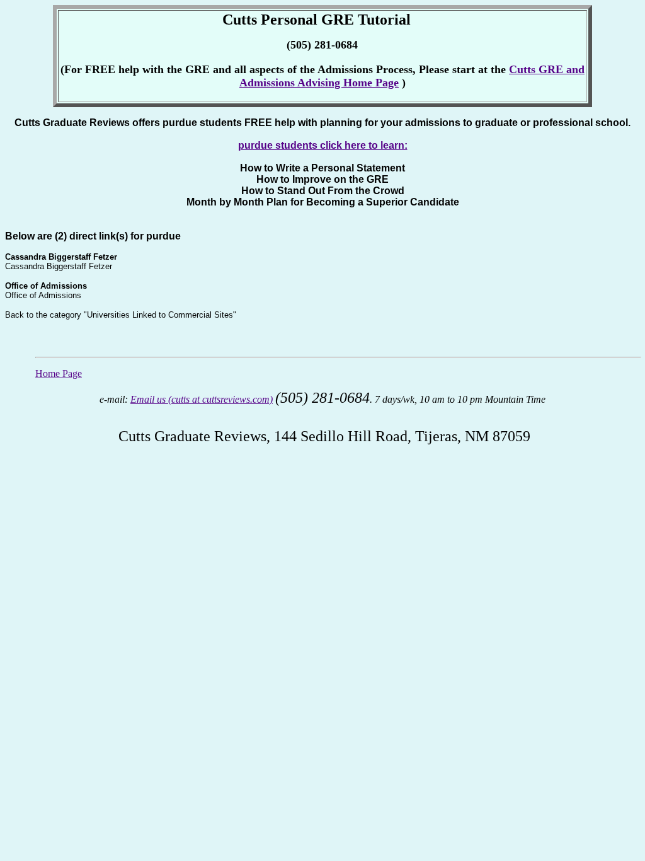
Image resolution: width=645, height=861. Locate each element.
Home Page (58, 373)
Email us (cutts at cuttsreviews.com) (201, 399)
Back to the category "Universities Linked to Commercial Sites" (120, 315)
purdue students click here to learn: (323, 145)
